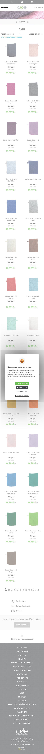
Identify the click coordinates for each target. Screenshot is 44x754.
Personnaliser (22, 392)
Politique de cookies (22, 396)
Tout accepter (23, 383)
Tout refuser (22, 387)
